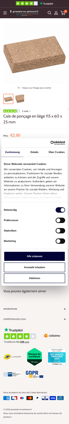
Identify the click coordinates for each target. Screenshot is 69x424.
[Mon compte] (56, 13)
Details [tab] (34, 152)
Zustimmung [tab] (12, 152)
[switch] (60, 220)
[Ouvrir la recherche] (49, 13)
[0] (63, 13)
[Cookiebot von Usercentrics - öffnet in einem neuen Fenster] (50, 143)
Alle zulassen (34, 256)
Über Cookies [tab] (57, 152)
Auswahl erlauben (34, 267)
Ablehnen (34, 278)
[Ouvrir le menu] (5, 13)
